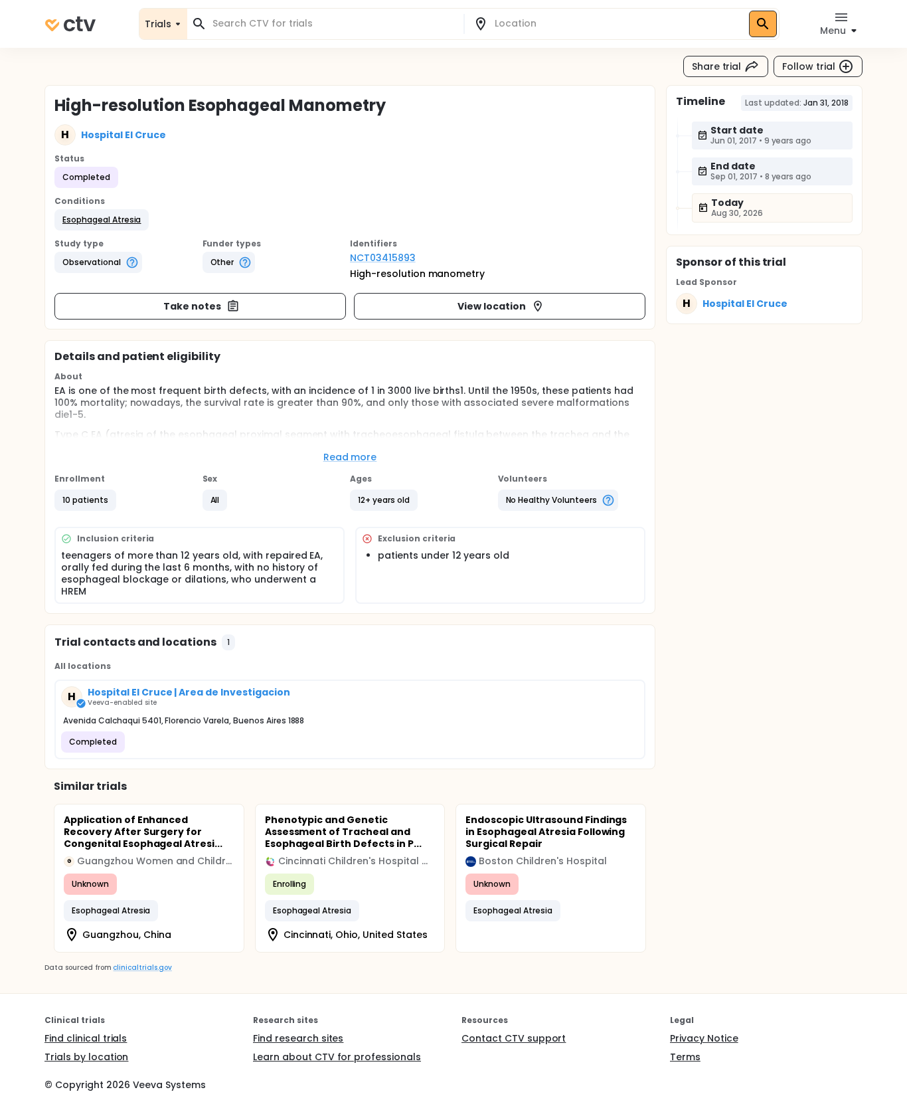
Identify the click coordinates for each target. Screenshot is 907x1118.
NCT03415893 (383, 258)
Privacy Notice (704, 1038)
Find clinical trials (85, 1038)
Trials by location (86, 1057)
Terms (685, 1057)
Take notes (192, 306)
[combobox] (333, 23)
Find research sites (298, 1038)
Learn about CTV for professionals (337, 1057)
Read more (350, 457)
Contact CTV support (513, 1038)
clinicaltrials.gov (142, 968)
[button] (101, 220)
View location (491, 306)
